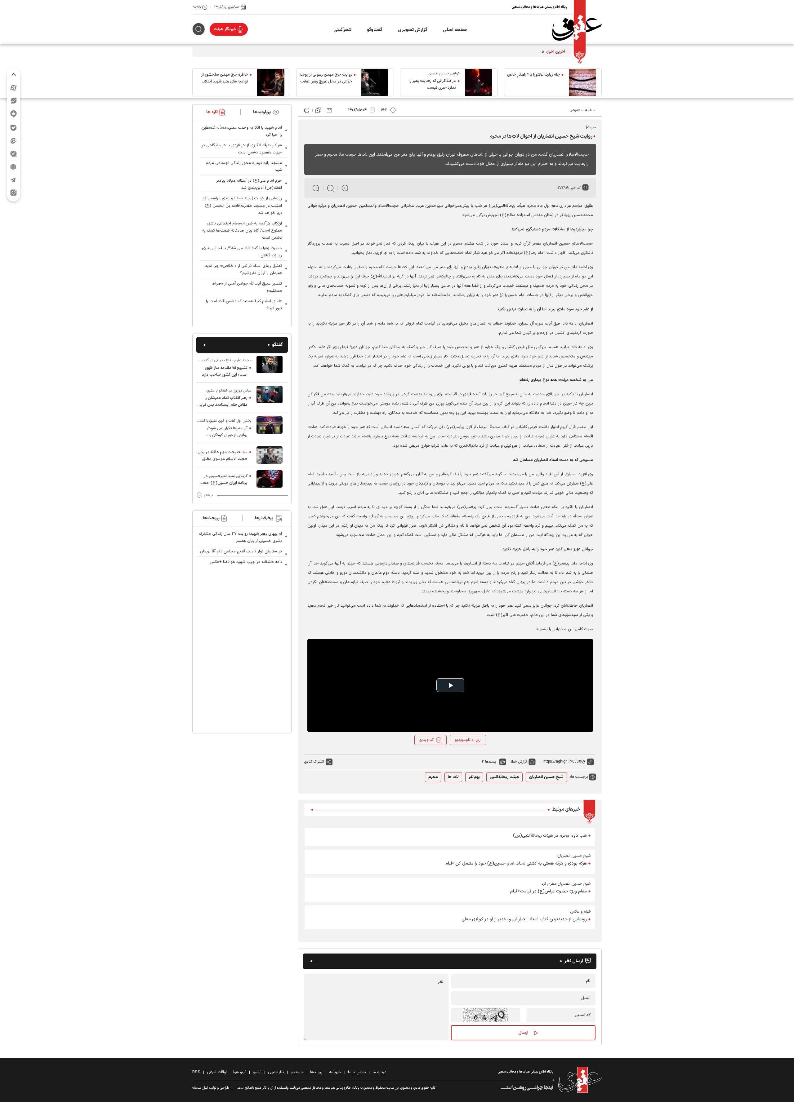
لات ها (453, 777)
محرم (433, 777)
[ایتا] (13, 140)
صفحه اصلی (455, 29)
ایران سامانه (200, 1088)
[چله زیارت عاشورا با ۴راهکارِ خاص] (582, 82)
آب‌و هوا (239, 1072)
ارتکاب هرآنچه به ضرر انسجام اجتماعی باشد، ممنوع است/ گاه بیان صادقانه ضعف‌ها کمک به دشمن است (242, 230)
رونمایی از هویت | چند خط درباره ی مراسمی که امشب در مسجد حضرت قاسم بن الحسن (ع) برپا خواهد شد (242, 205)
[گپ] (13, 153)
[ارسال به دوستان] (329, 110)
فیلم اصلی (466, 757)
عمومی (575, 110)
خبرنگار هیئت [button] (225, 29)
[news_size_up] (345, 188)
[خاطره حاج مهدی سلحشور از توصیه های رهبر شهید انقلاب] (270, 82)
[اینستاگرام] (13, 192)
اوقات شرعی (217, 1072)
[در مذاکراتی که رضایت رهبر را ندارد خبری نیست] (478, 82)
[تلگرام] (13, 179)
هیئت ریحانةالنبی (504, 777)
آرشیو (257, 1072)
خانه (588, 110)
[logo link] (577, 29)
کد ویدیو (426, 740)
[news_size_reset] (330, 188)
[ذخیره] (318, 110)
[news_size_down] (316, 188)
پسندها (490, 761)
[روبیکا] (13, 166)
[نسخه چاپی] (307, 110)
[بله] (13, 127)
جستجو (297, 1072)
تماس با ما (357, 1072)
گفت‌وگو (374, 29)
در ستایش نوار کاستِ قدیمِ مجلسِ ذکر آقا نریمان (241, 551)
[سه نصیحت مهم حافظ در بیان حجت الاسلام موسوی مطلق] (269, 455)
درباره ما (379, 1072)
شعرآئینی (342, 29)
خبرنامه (335, 1072)
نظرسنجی (276, 1072)
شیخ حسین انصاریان (546, 777)
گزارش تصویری (412, 29)
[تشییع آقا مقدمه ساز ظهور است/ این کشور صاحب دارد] (269, 367)
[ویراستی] (14, 100)
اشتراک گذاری (314, 761)
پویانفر (474, 777)
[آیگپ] (13, 114)
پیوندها (316, 1072)
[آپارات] (13, 87)
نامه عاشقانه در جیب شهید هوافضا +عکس (246, 562)
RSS (196, 1072)
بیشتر (208, 495)
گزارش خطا (519, 761)
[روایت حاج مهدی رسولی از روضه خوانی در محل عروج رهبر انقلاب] (374, 82)
